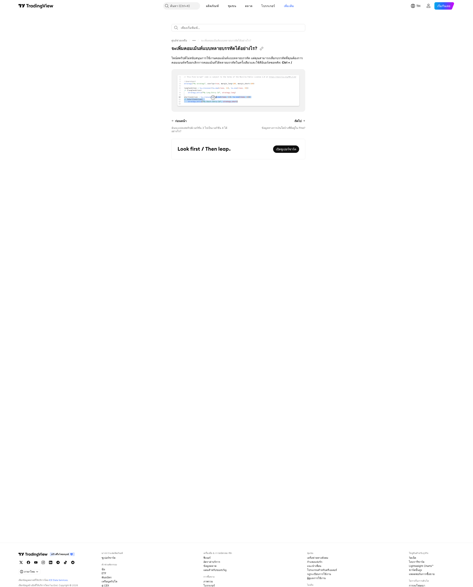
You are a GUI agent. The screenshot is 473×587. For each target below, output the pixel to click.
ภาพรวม (208, 581)
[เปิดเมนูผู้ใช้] (428, 6)
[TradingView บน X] (21, 562)
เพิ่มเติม (289, 6)
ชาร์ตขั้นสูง (415, 569)
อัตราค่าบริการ (211, 561)
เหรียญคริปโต (109, 581)
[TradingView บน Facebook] (28, 562)
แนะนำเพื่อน (314, 565)
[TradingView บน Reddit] (72, 562)
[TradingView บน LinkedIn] (50, 562)
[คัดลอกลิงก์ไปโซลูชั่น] (261, 48)
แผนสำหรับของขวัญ (215, 569)
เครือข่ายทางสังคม (317, 557)
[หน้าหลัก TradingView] (35, 6)
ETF (104, 573)
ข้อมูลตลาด (210, 565)
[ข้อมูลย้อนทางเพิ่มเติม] (194, 40)
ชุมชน (232, 6)
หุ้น (103, 569)
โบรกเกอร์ (268, 6)
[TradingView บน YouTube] (35, 562)
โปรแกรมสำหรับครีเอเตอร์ (322, 569)
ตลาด (248, 6)
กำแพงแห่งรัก (314, 561)
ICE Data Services (58, 580)
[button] (221, 6)
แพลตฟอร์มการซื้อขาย (422, 574)
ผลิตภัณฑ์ (212, 6)
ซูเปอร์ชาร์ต (108, 557)
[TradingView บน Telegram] (58, 562)
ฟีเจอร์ (207, 557)
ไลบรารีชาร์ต (416, 561)
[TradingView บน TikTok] (65, 562)
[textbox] (240, 28)
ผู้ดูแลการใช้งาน (316, 578)
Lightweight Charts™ (421, 565)
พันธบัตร (107, 577)
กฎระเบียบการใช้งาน (319, 574)
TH (418, 6)
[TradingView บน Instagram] (43, 562)
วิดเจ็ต (412, 557)
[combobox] (238, 27)
